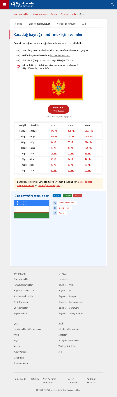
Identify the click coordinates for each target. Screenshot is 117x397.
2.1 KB (88, 165)
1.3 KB (54, 153)
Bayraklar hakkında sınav (25, 290)
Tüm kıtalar (63, 279)
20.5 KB (54, 137)
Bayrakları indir (20, 313)
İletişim (35, 379)
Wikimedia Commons (60, 55)
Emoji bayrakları (21, 308)
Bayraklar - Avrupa (67, 296)
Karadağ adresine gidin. (49, 185)
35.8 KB (71, 131)
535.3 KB (89, 131)
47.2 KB (54, 131)
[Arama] (112, 4)
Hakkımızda (20, 379)
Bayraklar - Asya (66, 290)
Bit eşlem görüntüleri (68, 340)
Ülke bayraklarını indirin (69, 329)
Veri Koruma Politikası (49, 380)
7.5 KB (71, 142)
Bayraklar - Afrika (66, 285)
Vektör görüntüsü (66, 24)
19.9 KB (88, 148)
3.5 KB (54, 148)
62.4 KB (88, 142)
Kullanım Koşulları (91, 380)
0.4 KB (71, 159)
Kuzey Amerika (21, 352)
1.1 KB (88, 170)
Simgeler (62, 335)
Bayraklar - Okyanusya (68, 308)
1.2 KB (71, 153)
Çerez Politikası (73, 380)
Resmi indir (58, 109)
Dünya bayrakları (24, 6)
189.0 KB (89, 137)
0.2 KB (54, 170)
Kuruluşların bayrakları (24, 296)
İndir (74, 14)
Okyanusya (19, 358)
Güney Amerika (21, 363)
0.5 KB (54, 159)
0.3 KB (54, 165)
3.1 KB (71, 148)
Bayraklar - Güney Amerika (70, 313)
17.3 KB (71, 137)
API (84, 24)
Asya (16, 340)
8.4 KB (54, 142)
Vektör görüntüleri (67, 346)
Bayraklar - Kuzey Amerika (70, 302)
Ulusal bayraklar (39, 14)
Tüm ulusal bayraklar (23, 285)
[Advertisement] (58, 243)
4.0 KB (88, 159)
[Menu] (4, 4)
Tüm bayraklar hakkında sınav (27, 329)
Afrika (16, 335)
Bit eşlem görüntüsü (40, 24)
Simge (18, 24)
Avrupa (54, 14)
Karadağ (64, 14)
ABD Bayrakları (21, 302)
